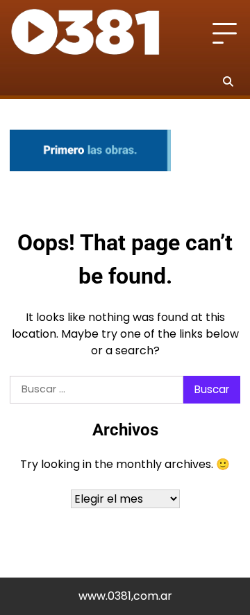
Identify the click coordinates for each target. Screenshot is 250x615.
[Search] (227, 81)
